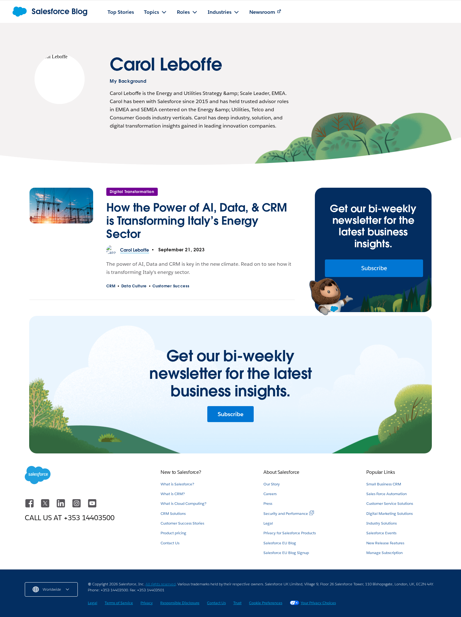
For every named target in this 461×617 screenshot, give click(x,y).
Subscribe (374, 268)
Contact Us (170, 543)
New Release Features (385, 543)
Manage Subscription (384, 552)
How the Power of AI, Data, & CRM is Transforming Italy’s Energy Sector (196, 220)
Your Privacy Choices (318, 602)
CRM (110, 286)
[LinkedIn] (61, 506)
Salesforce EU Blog (279, 543)
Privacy (146, 602)
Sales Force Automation (386, 493)
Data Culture (134, 286)
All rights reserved (161, 584)
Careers (270, 493)
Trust (237, 602)
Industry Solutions (381, 523)
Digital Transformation (132, 191)
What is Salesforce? (177, 484)
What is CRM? (173, 493)
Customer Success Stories (182, 523)
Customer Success (170, 286)
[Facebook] (30, 506)
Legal (268, 523)
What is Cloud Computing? (183, 503)
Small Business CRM (383, 484)
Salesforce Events (381, 533)
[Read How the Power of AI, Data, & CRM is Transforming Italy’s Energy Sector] (61, 216)
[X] (45, 506)
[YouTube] (92, 506)
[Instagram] (77, 506)
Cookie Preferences (265, 602)
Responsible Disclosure (179, 602)
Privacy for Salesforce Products (289, 533)
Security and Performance (285, 513)
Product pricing (173, 533)
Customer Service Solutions (389, 503)
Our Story (271, 484)
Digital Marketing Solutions (389, 513)
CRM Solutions (173, 513)
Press (267, 503)
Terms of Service (119, 602)
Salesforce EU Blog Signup (286, 552)
